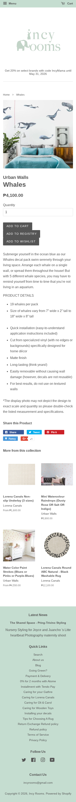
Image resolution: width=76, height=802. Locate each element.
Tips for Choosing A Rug (38, 718)
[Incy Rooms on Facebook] (33, 760)
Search (38, 654)
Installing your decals (38, 713)
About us (38, 659)
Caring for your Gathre (38, 692)
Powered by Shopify (58, 793)
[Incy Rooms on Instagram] (43, 760)
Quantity (9, 205)
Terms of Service (38, 734)
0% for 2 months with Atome (38, 681)
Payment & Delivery (38, 676)
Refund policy (38, 729)
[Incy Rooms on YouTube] (52, 760)
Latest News (38, 615)
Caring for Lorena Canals (38, 697)
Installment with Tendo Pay (38, 686)
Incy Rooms (36, 793)
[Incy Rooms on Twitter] (24, 760)
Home (6, 94)
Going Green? (38, 670)
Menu (12, 3)
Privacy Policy (38, 740)
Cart (69, 3)
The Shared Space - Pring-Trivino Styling (38, 622)
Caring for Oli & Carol (38, 702)
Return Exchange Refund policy (38, 724)
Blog (38, 665)
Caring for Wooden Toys (38, 708)
